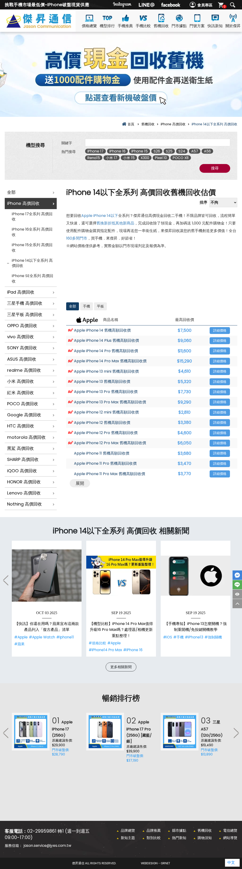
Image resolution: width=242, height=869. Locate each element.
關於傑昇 (233, 26)
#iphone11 (65, 637)
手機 (86, 306)
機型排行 (107, 26)
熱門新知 (179, 837)
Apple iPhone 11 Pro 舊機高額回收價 (105, 463)
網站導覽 (230, 837)
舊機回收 (161, 26)
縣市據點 (179, 830)
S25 (169, 151)
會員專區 (204, 5)
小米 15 (129, 157)
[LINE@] (146, 4)
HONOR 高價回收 (24, 482)
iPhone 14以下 (105, 215)
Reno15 (93, 157)
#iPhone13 (194, 637)
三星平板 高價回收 (24, 314)
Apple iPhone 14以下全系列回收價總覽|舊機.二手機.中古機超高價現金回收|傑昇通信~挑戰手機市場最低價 (47, 26)
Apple (86, 215)
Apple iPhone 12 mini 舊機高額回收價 (106, 412)
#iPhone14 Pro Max (105, 649)
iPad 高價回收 (20, 292)
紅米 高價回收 (20, 393)
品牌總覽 (128, 830)
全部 (11, 192)
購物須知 (205, 837)
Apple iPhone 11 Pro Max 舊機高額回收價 (109, 474)
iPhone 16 (117, 151)
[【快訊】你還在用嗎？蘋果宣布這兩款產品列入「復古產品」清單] (47, 575)
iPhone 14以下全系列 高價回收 (32, 263)
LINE (237, 585)
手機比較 (143, 26)
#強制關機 (213, 637)
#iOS (167, 637)
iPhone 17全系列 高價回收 (32, 216)
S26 (157, 151)
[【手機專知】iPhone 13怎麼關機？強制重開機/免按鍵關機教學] (195, 575)
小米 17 (111, 157)
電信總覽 (230, 830)
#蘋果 (19, 643)
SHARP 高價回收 (23, 459)
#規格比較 (97, 643)
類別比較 (154, 837)
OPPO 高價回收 (22, 326)
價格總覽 (89, 26)
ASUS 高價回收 (21, 359)
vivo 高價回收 (20, 337)
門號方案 (197, 26)
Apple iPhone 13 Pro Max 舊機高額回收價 (110, 402)
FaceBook (237, 575)
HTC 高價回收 (20, 426)
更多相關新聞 (121, 666)
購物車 (224, 6)
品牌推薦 (154, 830)
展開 (80, 483)
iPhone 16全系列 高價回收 (32, 232)
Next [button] (236, 733)
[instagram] (122, 4)
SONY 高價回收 (22, 348)
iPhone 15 (139, 151)
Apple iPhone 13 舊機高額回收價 (102, 381)
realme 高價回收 (24, 370)
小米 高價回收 (20, 381)
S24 (181, 151)
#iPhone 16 (133, 649)
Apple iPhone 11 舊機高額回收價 (101, 453)
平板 (100, 306)
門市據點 (179, 26)
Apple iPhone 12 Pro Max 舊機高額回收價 (110, 443)
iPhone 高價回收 (23, 203)
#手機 (178, 637)
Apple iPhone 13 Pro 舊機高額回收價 (106, 391)
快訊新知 (215, 26)
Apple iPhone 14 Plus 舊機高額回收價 (106, 340)
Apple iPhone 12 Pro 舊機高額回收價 (106, 432)
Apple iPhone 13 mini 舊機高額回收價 (106, 371)
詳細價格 (219, 330)
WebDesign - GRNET (155, 863)
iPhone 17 (95, 151)
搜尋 (232, 5)
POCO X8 (181, 157)
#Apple (21, 637)
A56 (207, 151)
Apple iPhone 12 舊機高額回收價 (102, 422)
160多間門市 (76, 238)
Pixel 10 (161, 157)
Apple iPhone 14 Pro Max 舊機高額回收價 (110, 361)
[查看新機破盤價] (121, 74)
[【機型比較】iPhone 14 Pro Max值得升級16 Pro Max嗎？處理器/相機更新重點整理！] (121, 575)
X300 (145, 157)
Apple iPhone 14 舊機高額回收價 (102, 330)
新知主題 (128, 837)
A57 (194, 151)
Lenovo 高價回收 (24, 493)
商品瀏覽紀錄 (237, 594)
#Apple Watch (42, 637)
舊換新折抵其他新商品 (115, 223)
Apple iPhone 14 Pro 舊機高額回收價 (106, 351)
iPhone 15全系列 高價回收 (32, 247)
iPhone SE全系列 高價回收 (32, 278)
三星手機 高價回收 (24, 303)
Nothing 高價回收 (24, 504)
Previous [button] (6, 580)
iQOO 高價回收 (22, 471)
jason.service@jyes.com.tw (47, 845)
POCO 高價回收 (22, 404)
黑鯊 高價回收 (20, 448)
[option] (46, 599)
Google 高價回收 (24, 415)
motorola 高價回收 (26, 437)
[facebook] (170, 4)
